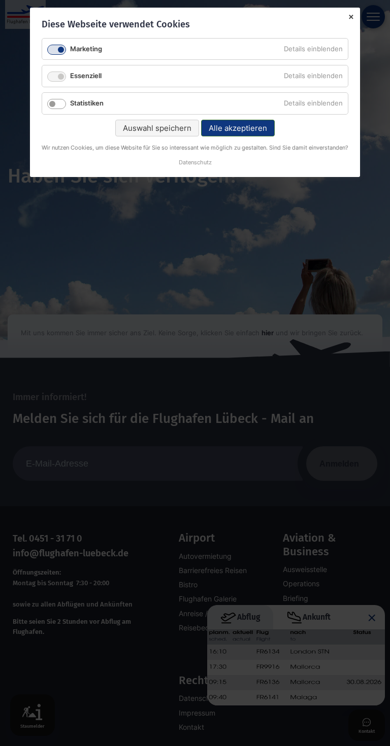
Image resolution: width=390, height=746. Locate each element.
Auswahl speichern (157, 128)
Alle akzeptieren (238, 128)
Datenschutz (195, 163)
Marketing (86, 49)
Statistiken (87, 103)
